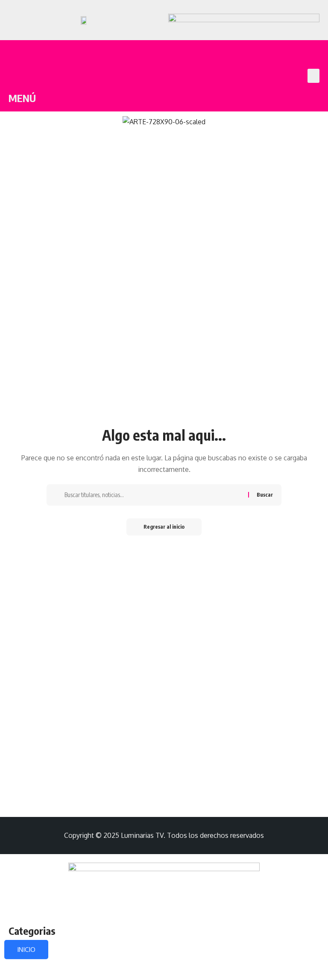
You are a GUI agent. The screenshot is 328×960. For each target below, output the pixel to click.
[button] (313, 76)
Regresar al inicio (164, 527)
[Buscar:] (153, 495)
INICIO (26, 949)
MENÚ (22, 97)
